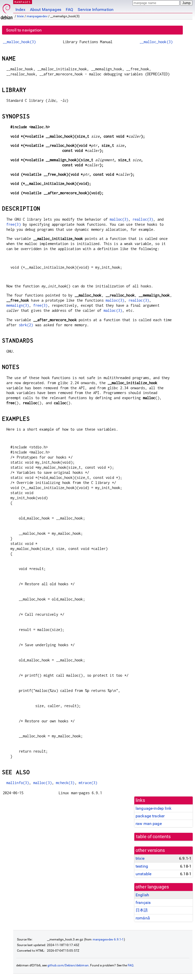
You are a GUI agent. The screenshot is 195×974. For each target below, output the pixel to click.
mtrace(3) (88, 783)
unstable (143, 873)
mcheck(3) (65, 783)
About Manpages (45, 9)
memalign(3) (17, 305)
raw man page (149, 823)
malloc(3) (119, 219)
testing (142, 866)
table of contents (153, 836)
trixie (20, 16)
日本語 (142, 910)
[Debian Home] (6, 10)
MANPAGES (22, 2)
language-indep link (153, 808)
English (142, 894)
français (143, 902)
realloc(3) (143, 219)
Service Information (95, 9)
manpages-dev (37, 16)
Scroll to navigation (24, 30)
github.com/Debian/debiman (68, 965)
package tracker (150, 816)
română (143, 918)
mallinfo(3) (17, 783)
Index (20, 9)
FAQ (69, 9)
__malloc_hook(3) (19, 42)
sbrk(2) (26, 325)
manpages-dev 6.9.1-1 (108, 939)
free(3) (13, 224)
